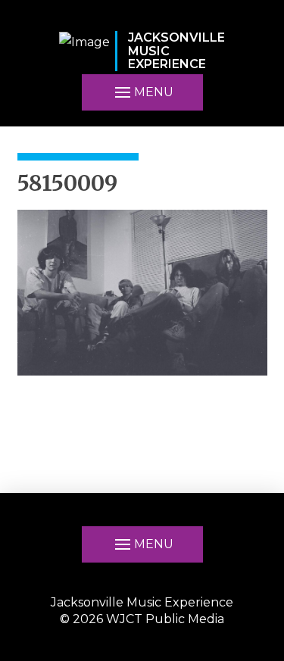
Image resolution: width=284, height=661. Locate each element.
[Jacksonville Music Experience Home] (84, 51)
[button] (142, 92)
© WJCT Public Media (142, 619)
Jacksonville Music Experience (142, 602)
